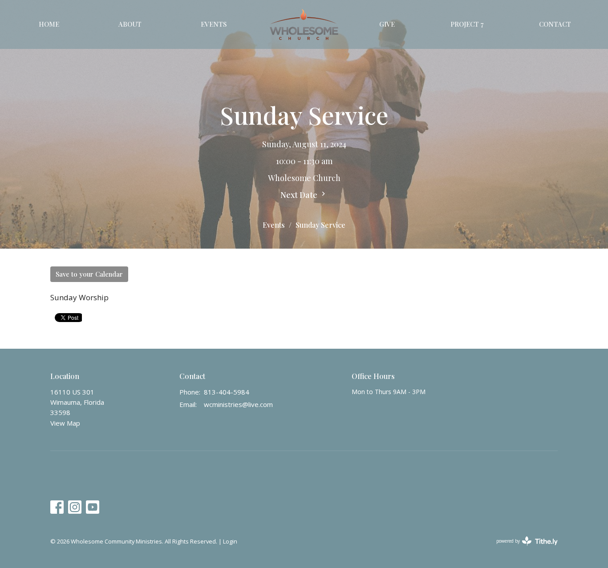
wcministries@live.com (238, 404)
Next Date (299, 194)
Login (230, 541)
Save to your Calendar (89, 274)
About (130, 24)
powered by (522, 548)
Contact (555, 24)
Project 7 (466, 24)
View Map (65, 423)
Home (49, 24)
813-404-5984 (226, 391)
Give (387, 24)
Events (214, 24)
